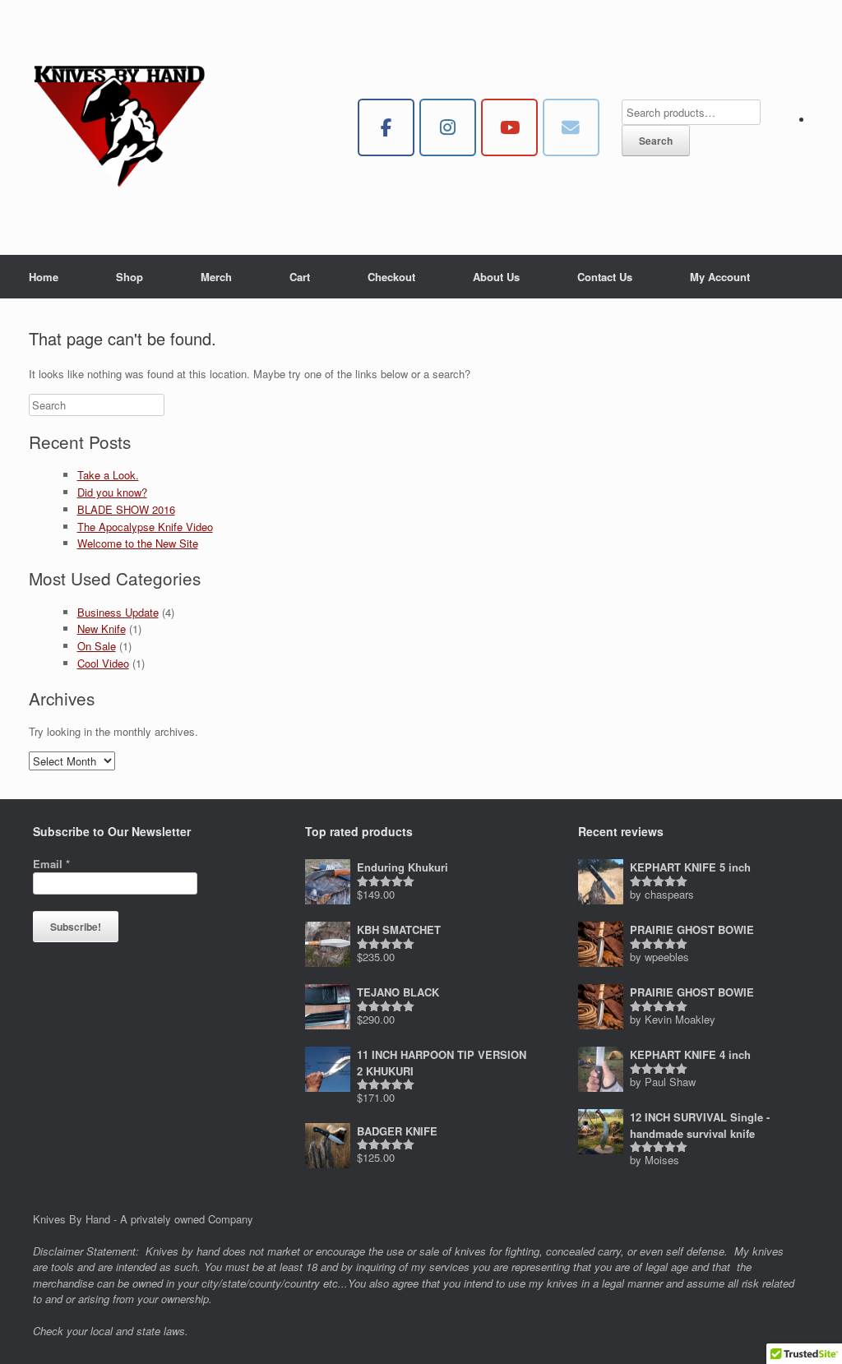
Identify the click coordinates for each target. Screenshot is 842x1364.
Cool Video (103, 663)
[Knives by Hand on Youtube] (509, 128)
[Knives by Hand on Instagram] (447, 128)
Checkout (391, 276)
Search (656, 140)
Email (51, 864)
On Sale (96, 646)
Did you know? (112, 492)
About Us (496, 276)
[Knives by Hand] (119, 127)
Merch (216, 276)
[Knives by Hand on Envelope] (571, 128)
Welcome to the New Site (137, 543)
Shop (129, 276)
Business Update (118, 612)
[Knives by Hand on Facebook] (386, 128)
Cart (299, 276)
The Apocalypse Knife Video (145, 526)
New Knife (101, 628)
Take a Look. (108, 475)
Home (43, 276)
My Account (720, 276)
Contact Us (604, 276)
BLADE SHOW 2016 (126, 509)
